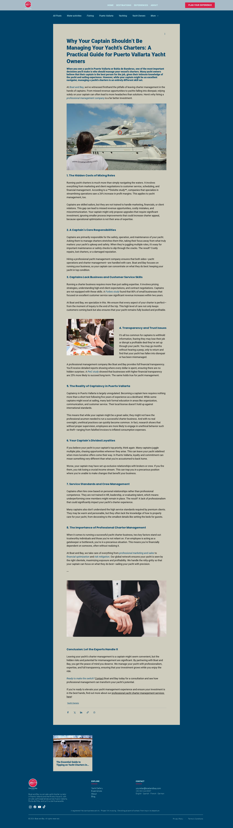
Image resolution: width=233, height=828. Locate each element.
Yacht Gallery (97, 788)
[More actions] (164, 33)
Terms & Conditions (195, 819)
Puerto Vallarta (106, 15)
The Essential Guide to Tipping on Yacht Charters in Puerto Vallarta (71, 763)
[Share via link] (87, 712)
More (153, 15)
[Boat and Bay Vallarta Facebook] (35, 807)
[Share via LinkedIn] (81, 712)
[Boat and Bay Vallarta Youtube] (39, 807)
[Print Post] (94, 712)
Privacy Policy (178, 819)
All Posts (57, 15)
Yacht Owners (138, 15)
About (94, 793)
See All (177, 730)
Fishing (90, 15)
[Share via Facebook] (68, 712)
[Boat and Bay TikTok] (44, 807)
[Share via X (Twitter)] (74, 712)
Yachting (123, 15)
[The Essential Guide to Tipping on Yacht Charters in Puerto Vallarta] (72, 746)
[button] (141, 5)
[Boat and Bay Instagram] (30, 807)
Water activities (74, 15)
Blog (93, 796)
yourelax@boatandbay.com (148, 788)
